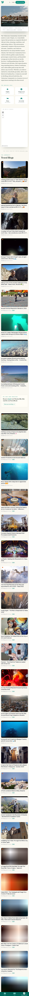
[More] (26, 2)
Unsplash (20, 29)
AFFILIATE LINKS (24, 151)
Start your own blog (8, 404)
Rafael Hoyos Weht (11, 29)
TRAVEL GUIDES (6, 15)
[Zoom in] (3, 115)
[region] (14, 129)
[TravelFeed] (2, 2)
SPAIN (12, 15)
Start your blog (20, 2)
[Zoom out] (3, 117)
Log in (13, 2)
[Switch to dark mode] (10, 2)
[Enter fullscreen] (3, 112)
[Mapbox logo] (5, 146)
